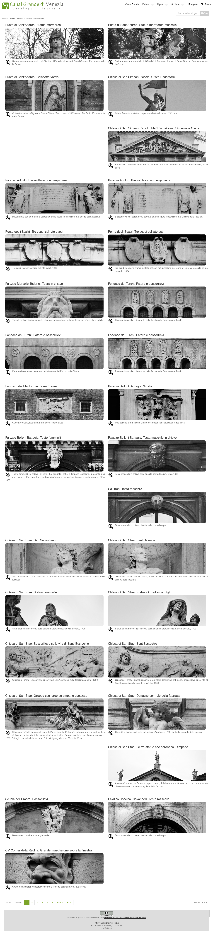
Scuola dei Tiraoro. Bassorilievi (26, 799)
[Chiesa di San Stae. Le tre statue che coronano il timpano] (158, 765)
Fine (69, 902)
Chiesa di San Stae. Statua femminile (31, 592)
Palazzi (145, 4)
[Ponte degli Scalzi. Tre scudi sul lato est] (158, 250)
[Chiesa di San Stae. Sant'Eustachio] (158, 661)
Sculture (175, 4)
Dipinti (160, 4)
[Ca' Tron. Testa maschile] (158, 507)
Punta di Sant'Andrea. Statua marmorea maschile (142, 24)
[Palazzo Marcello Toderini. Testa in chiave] (55, 302)
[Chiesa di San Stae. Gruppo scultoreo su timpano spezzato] (55, 714)
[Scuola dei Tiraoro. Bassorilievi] (55, 817)
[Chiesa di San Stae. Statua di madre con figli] (158, 610)
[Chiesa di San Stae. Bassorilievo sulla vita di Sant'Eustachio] (55, 661)
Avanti (60, 902)
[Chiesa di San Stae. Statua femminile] (55, 610)
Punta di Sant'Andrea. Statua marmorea (33, 24)
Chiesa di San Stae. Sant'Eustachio (132, 643)
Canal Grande (132, 4)
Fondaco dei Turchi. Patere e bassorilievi (136, 283)
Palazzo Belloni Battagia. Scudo (130, 386)
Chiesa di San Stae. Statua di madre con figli (139, 592)
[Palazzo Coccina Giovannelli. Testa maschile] (158, 817)
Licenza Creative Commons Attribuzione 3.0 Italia (125, 917)
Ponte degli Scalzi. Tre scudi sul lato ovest (34, 231)
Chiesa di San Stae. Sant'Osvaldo (131, 540)
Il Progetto (192, 4)
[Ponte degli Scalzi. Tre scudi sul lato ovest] (55, 250)
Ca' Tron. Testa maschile (125, 488)
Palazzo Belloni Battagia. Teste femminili (33, 437)
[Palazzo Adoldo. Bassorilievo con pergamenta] (55, 198)
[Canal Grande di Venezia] (32, 5)
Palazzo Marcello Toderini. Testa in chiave (34, 283)
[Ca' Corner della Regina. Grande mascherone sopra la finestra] (55, 868)
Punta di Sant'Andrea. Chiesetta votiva (32, 76)
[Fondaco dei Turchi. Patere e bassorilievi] (158, 302)
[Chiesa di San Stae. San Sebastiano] (55, 558)
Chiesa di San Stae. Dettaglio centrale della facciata (144, 695)
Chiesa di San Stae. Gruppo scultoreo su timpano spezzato (46, 695)
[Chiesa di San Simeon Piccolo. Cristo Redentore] (158, 95)
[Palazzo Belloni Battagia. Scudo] (158, 404)
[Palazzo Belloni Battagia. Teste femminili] (55, 456)
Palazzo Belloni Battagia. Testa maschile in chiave (142, 437)
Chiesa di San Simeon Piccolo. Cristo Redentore (141, 76)
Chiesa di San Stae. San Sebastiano (30, 540)
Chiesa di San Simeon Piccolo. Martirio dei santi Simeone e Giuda (153, 128)
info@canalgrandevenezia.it (107, 922)
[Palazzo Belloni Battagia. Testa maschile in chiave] (158, 456)
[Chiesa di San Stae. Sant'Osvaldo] (158, 558)
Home (12, 18)
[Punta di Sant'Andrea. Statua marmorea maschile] (55, 43)
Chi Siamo (206, 4)
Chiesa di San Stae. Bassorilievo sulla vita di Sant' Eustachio (47, 643)
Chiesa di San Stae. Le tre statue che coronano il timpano (148, 746)
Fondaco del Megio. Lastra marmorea (31, 386)
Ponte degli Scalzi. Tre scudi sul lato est (135, 231)
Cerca (205, 13)
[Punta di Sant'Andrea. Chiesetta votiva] (55, 95)
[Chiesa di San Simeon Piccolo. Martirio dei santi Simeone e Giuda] (158, 146)
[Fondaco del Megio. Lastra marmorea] (55, 404)
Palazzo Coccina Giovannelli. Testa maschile (138, 799)
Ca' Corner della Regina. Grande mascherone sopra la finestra (48, 850)
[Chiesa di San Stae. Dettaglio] (158, 714)
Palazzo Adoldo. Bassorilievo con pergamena (36, 180)
